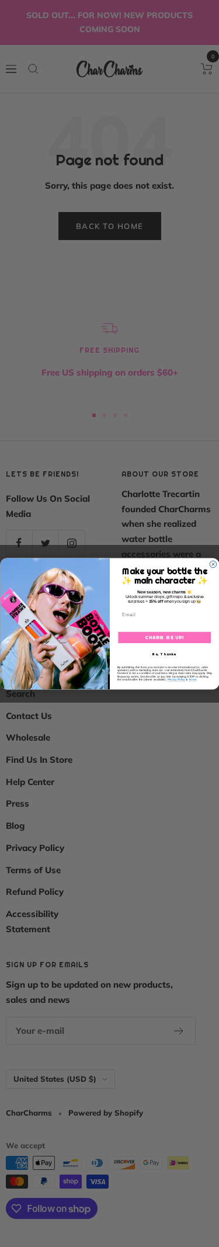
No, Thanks (164, 654)
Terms (192, 679)
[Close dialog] (213, 564)
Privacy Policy (176, 679)
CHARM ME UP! (164, 637)
